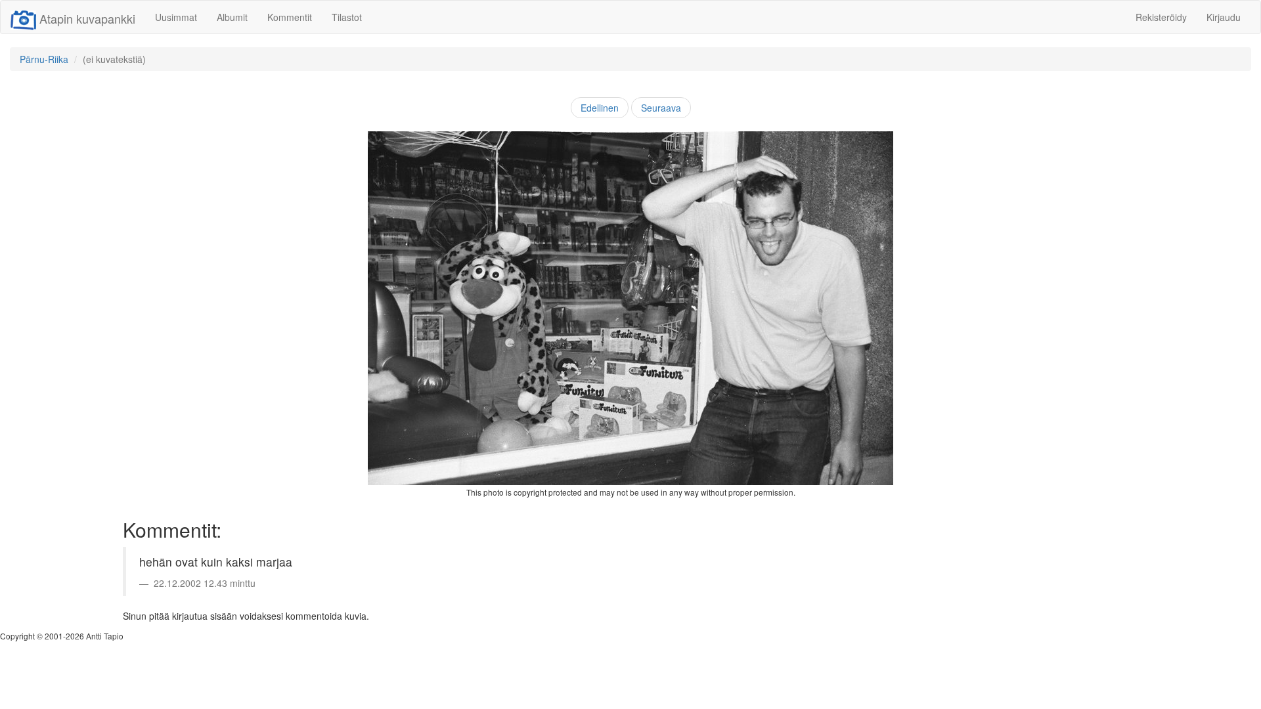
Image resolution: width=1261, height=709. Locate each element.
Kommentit (289, 17)
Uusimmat (176, 17)
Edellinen (600, 107)
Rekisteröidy (1161, 17)
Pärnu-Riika (44, 59)
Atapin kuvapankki (87, 18)
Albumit (232, 17)
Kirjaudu (1223, 17)
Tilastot (347, 17)
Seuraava (661, 107)
